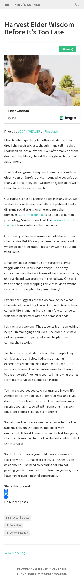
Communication (19, 532)
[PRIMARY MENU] (6, 4)
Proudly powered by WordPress (42, 568)
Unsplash (51, 131)
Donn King (15, 525)
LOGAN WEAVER (29, 131)
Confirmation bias (31, 215)
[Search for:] (76, 4)
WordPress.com (53, 574)
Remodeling (14, 553)
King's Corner (27, 4)
